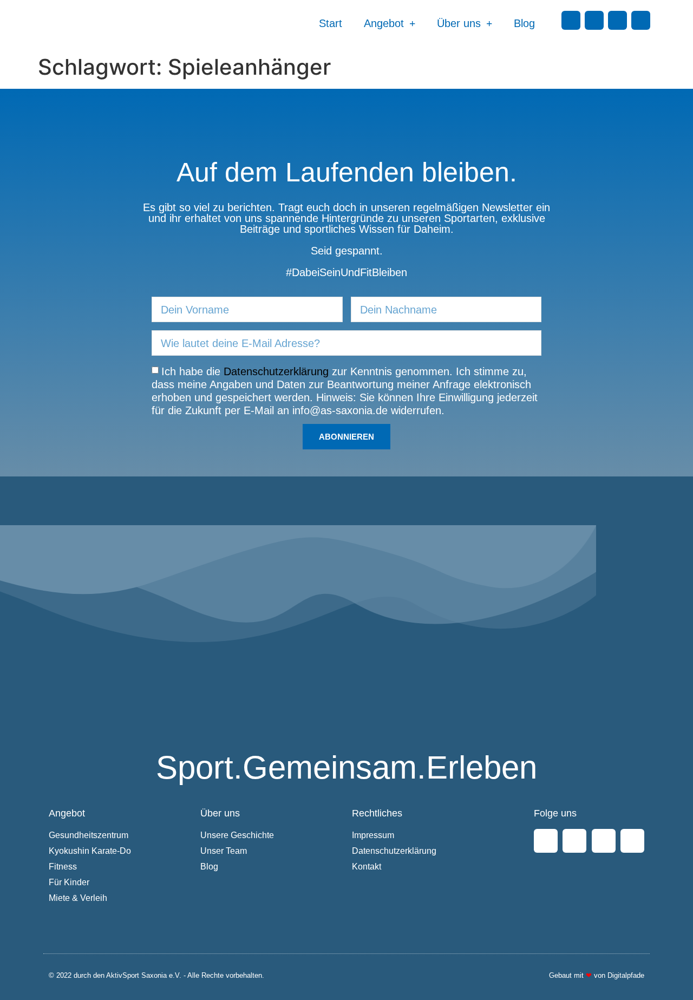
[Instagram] (594, 20)
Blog (524, 23)
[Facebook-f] (570, 20)
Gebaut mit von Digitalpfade (596, 975)
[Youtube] (617, 20)
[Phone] (640, 20)
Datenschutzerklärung (276, 371)
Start (330, 23)
